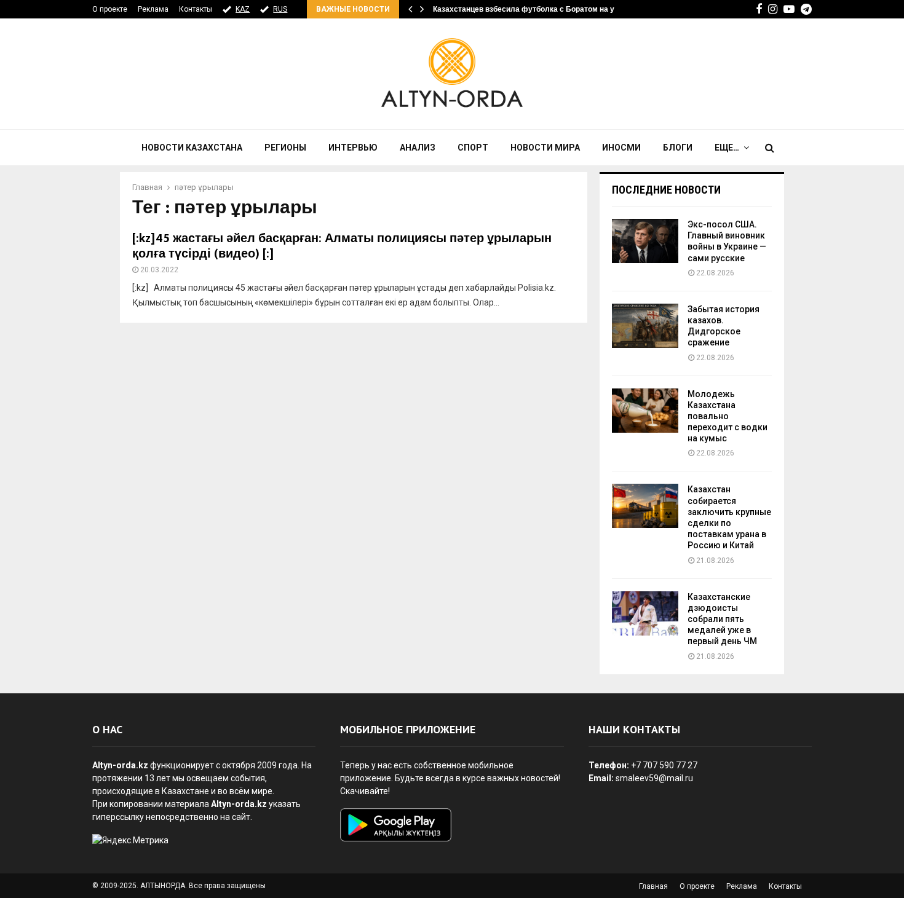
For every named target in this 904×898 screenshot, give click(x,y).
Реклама (153, 9)
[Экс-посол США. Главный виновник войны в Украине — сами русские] (645, 241)
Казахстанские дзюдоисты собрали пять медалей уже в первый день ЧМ (722, 619)
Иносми (621, 147)
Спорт (473, 147)
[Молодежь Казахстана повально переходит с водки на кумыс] (645, 410)
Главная (653, 886)
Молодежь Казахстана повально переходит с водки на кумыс (727, 416)
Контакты (195, 9)
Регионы (285, 147)
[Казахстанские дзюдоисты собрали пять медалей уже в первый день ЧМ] (645, 613)
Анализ (417, 147)
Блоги (677, 147)
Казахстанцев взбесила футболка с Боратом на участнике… (543, 9)
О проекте (109, 9)
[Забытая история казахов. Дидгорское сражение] (645, 326)
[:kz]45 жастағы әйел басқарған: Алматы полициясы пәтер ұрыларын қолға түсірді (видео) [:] (342, 246)
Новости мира (545, 147)
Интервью (353, 147)
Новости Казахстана (191, 147)
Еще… (727, 147)
